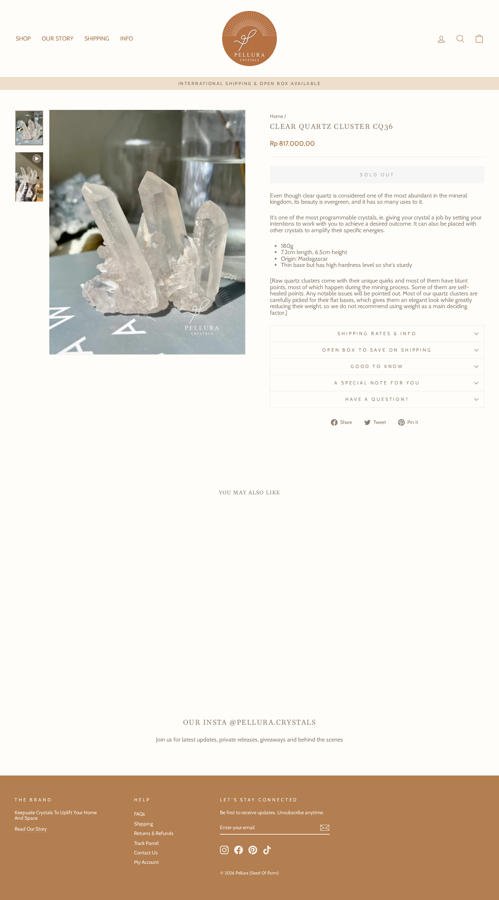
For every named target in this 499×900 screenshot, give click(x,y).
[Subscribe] (325, 827)
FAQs (139, 814)
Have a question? (377, 399)
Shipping (143, 824)
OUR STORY (57, 38)
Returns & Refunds (154, 833)
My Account (146, 862)
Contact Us (146, 852)
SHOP (23, 38)
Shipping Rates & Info (377, 333)
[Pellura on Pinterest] (252, 850)
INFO (126, 38)
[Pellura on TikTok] (267, 850)
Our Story (37, 829)
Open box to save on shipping (377, 350)
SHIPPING (96, 38)
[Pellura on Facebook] (238, 850)
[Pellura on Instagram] (224, 850)
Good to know (377, 366)
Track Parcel (146, 843)
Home (276, 116)
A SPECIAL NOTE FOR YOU (377, 383)
